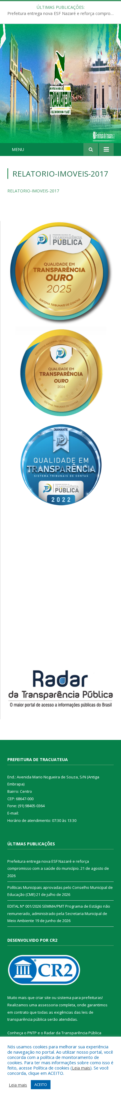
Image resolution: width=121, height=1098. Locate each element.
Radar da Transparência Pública (72, 1032)
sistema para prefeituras (79, 997)
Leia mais (81, 1067)
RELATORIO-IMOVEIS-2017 (33, 191)
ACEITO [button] (40, 1084)
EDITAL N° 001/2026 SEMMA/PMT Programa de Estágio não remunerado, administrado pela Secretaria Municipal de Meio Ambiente (58, 913)
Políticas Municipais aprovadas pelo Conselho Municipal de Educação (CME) (62, 13)
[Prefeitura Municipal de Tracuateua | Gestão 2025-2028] (60, 90)
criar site (43, 997)
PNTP (32, 1032)
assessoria (48, 1005)
